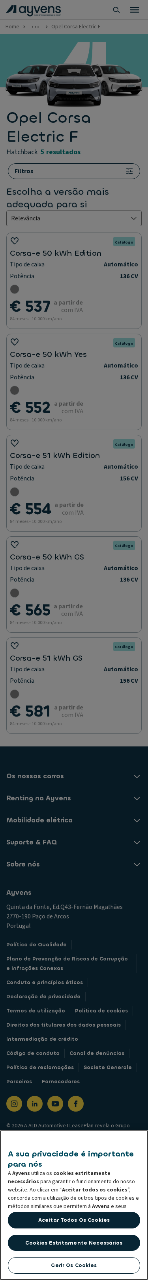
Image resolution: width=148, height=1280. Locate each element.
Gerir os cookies (74, 1265)
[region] (74, 1205)
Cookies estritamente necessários (73, 1242)
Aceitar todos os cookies (74, 1220)
